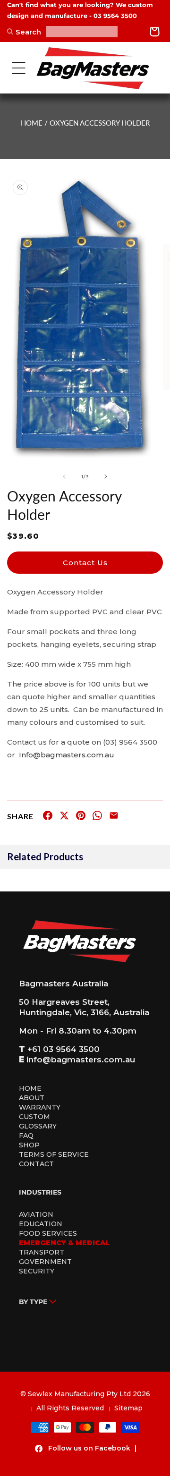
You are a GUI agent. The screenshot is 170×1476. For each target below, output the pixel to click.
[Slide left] (64, 476)
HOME (31, 123)
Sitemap (128, 1408)
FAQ (26, 1135)
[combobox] (82, 31)
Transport (41, 1252)
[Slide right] (105, 476)
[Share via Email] (114, 817)
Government (45, 1261)
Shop (29, 1145)
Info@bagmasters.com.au (66, 754)
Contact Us (85, 562)
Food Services (48, 1233)
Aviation (36, 1214)
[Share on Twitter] (64, 817)
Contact (36, 1164)
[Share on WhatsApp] (97, 817)
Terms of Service (54, 1154)
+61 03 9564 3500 (63, 1049)
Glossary (38, 1126)
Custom (34, 1116)
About (31, 1098)
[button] (18, 68)
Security (36, 1271)
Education (40, 1224)
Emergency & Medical (64, 1242)
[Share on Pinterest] (80, 817)
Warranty (39, 1107)
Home (30, 1088)
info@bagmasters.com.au (80, 1059)
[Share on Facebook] (47, 817)
